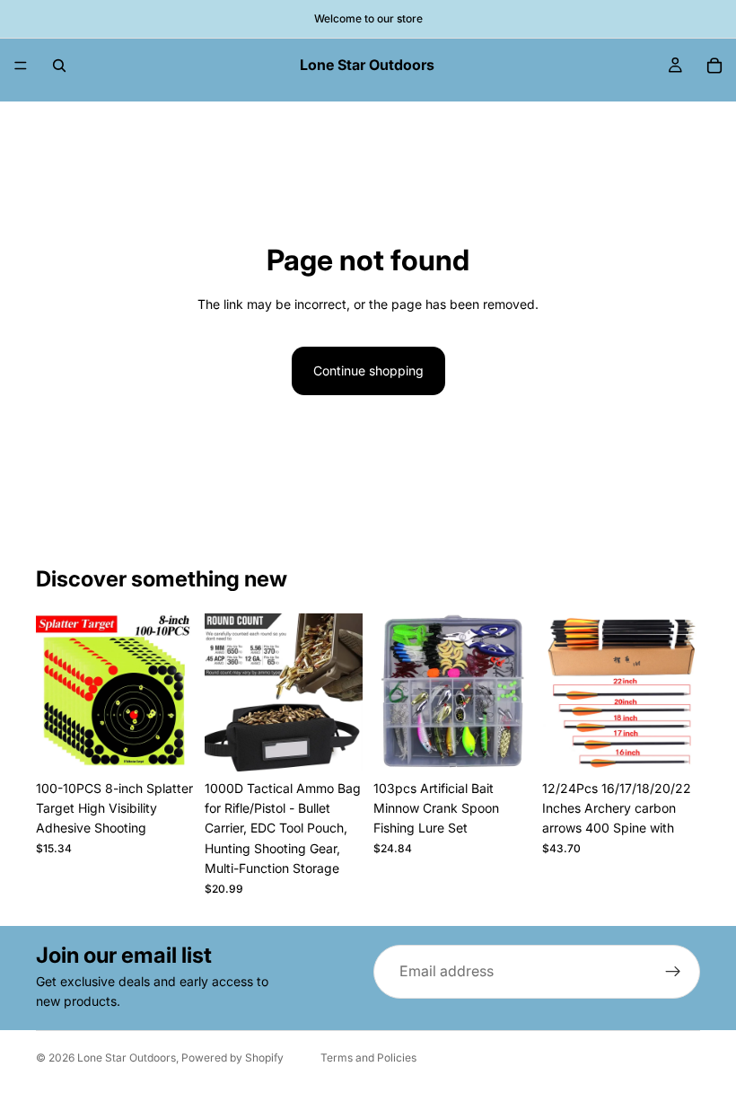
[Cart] (714, 65)
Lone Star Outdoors (126, 1057)
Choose (181, 743)
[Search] (59, 65)
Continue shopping (368, 370)
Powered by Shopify (232, 1057)
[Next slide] (174, 692)
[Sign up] (673, 972)
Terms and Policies (368, 1057)
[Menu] (20, 65)
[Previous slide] (55, 692)
